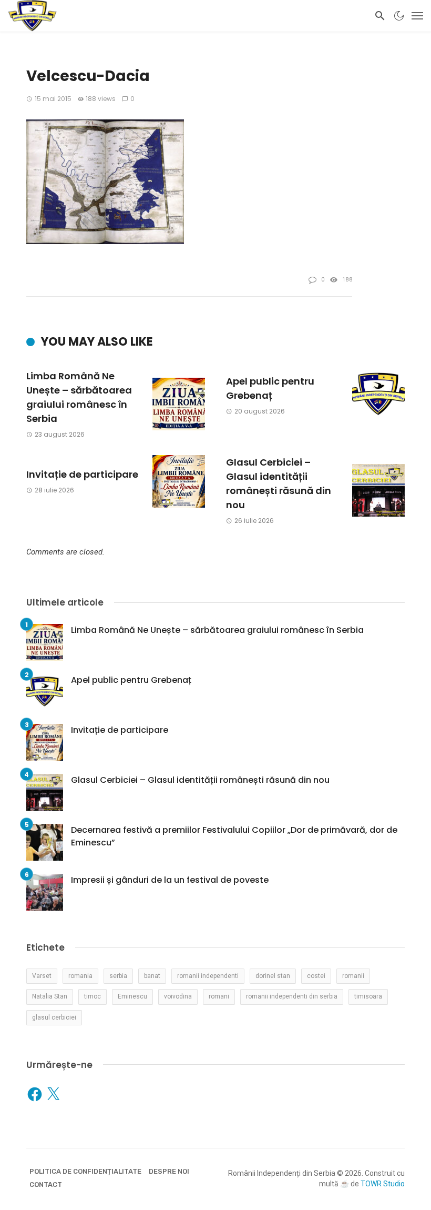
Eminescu (132, 996)
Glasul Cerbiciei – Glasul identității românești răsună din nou (278, 483)
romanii (353, 976)
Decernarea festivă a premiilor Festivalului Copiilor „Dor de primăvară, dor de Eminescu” (234, 836)
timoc (92, 996)
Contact (45, 1184)
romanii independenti (208, 976)
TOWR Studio (383, 1183)
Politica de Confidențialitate (85, 1171)
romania (80, 976)
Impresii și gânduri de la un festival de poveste (170, 880)
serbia (118, 976)
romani (219, 996)
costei (316, 976)
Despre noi (169, 1171)
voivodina (178, 996)
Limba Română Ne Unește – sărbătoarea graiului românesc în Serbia (79, 397)
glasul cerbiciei (54, 1017)
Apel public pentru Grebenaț (270, 388)
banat (152, 976)
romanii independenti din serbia (291, 996)
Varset (42, 976)
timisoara (368, 996)
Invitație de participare (82, 474)
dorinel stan (272, 976)
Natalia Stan (49, 996)
